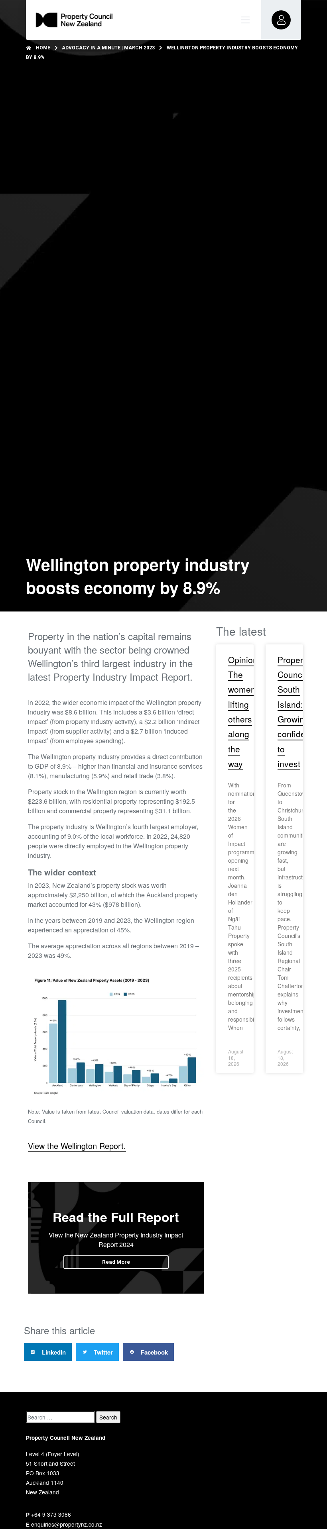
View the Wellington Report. (77, 1145)
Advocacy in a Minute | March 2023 (108, 48)
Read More (116, 1262)
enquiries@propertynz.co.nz (66, 1524)
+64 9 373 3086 (51, 1514)
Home (43, 48)
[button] (48, 1352)
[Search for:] (60, 1417)
